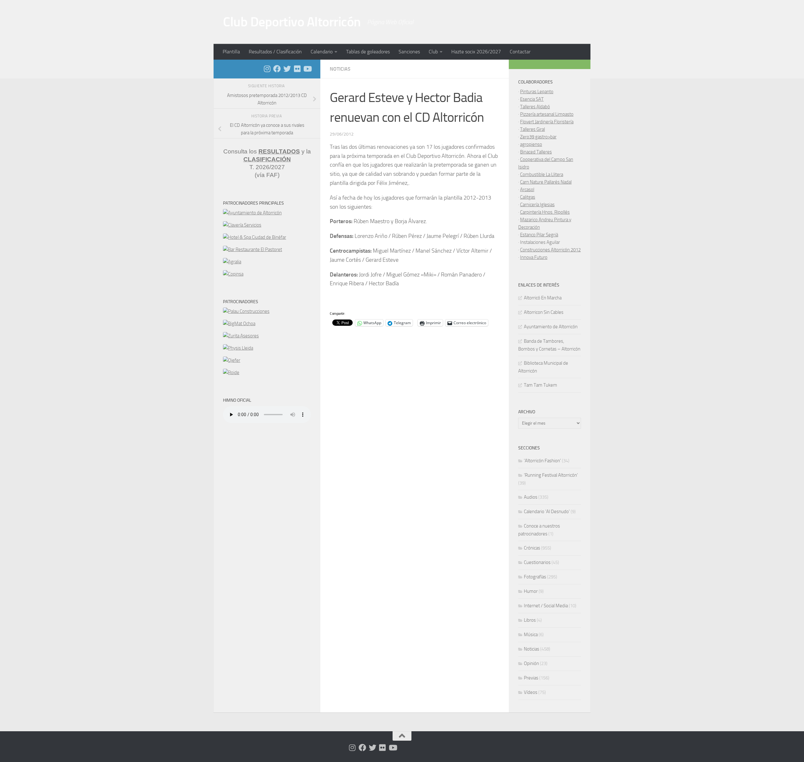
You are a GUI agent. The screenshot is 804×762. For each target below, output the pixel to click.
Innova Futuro (533, 257)
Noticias (340, 69)
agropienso (531, 144)
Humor (531, 591)
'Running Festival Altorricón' (551, 475)
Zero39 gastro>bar (538, 137)
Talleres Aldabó (535, 107)
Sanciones (409, 52)
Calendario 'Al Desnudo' (547, 511)
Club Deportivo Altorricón (292, 22)
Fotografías (535, 577)
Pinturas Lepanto (536, 91)
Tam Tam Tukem (540, 385)
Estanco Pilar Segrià (539, 235)
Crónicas (532, 548)
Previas (531, 678)
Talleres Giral (532, 129)
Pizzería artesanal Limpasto (546, 114)
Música (531, 634)
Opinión (531, 663)
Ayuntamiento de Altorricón (551, 327)
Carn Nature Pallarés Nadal (546, 182)
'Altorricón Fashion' (542, 461)
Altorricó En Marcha (543, 298)
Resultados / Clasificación (275, 52)
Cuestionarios (537, 562)
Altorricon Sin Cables (543, 312)
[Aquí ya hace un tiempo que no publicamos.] (287, 68)
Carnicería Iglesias (537, 204)
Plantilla (231, 52)
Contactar (520, 52)
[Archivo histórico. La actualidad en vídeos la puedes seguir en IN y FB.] (307, 68)
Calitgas (527, 197)
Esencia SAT (532, 99)
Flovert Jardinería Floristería (546, 122)
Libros (530, 620)
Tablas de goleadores (368, 52)
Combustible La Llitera (541, 174)
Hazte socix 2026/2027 (476, 52)
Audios (530, 497)
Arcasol (527, 189)
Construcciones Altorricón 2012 (550, 250)
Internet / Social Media (546, 606)
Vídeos (530, 692)
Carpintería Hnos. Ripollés (545, 212)
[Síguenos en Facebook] (277, 68)
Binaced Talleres (536, 152)
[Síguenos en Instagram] (267, 68)
